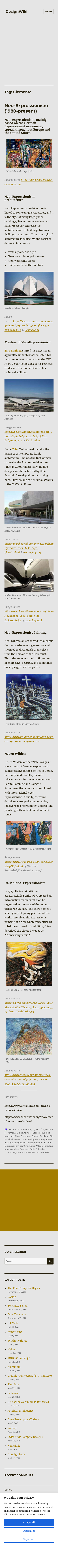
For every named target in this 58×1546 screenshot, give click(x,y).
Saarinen (24, 1149)
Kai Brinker (33, 440)
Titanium (13, 1384)
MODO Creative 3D (19, 1358)
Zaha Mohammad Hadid (36, 1152)
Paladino (48, 1146)
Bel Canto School (18, 1305)
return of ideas (11, 1149)
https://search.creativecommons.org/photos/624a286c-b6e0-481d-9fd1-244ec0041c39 (29, 616)
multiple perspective (15, 1142)
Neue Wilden (36, 1146)
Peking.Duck (32, 329)
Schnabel (40, 1149)
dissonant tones (19, 1139)
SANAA (12, 1296)
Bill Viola (13, 1323)
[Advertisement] (29, 47)
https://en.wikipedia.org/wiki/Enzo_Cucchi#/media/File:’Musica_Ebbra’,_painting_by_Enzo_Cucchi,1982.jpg (28, 1007)
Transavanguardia (13, 1152)
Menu (48, 11)
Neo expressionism (36, 1142)
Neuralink (14, 1445)
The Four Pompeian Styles (24, 1288)
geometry (40, 1139)
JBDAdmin (14, 1129)
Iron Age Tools (17, 1454)
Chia (17, 1136)
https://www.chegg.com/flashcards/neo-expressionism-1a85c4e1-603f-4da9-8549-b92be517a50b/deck (27, 1079)
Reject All (29, 1539)
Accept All (29, 1522)
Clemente (26, 1136)
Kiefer (49, 1139)
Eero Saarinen (13, 350)
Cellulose (13, 1393)
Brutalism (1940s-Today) (23, 1419)
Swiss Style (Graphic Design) (25, 1436)
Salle (32, 1149)
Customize (29, 1530)
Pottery (12, 1428)
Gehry (31, 1139)
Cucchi (35, 1136)
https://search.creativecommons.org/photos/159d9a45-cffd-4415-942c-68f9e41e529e (28, 436)
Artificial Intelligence (21, 1410)
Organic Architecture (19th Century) (30, 1375)
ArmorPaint (15, 1331)
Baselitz (36, 1132)
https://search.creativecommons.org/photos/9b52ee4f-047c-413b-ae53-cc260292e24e (28, 325)
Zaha (15, 449)
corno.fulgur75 (32, 552)
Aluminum (14, 1366)
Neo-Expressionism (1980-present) (26, 108)
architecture (25, 1132)
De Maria (44, 1136)
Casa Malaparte (17, 1314)
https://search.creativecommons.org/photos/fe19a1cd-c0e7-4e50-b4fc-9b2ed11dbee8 (29, 548)
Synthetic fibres (17, 1340)
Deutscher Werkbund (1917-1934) (28, 1401)
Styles (8, 1489)
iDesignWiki (15, 11)
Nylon (11, 1349)
